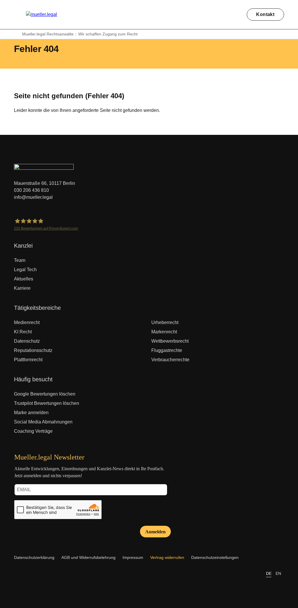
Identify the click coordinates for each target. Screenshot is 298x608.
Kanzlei (23, 245)
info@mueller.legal (33, 197)
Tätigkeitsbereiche (37, 308)
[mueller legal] (41, 14)
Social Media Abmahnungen (43, 421)
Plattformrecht (28, 359)
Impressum (133, 557)
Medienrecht (27, 322)
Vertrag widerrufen (167, 557)
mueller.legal (16, 34)
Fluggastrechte (166, 350)
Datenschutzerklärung (34, 557)
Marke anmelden (31, 412)
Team (19, 260)
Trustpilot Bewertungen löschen (46, 403)
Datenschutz (27, 341)
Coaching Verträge (33, 431)
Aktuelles (23, 278)
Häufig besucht (33, 379)
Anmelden (155, 531)
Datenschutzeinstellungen (215, 557)
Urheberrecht (164, 322)
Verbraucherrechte (170, 359)
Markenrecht (164, 331)
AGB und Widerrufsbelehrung (88, 557)
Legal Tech (25, 269)
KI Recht (23, 331)
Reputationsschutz (33, 350)
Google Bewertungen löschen (44, 393)
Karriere (22, 288)
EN (278, 573)
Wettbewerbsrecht (170, 341)
